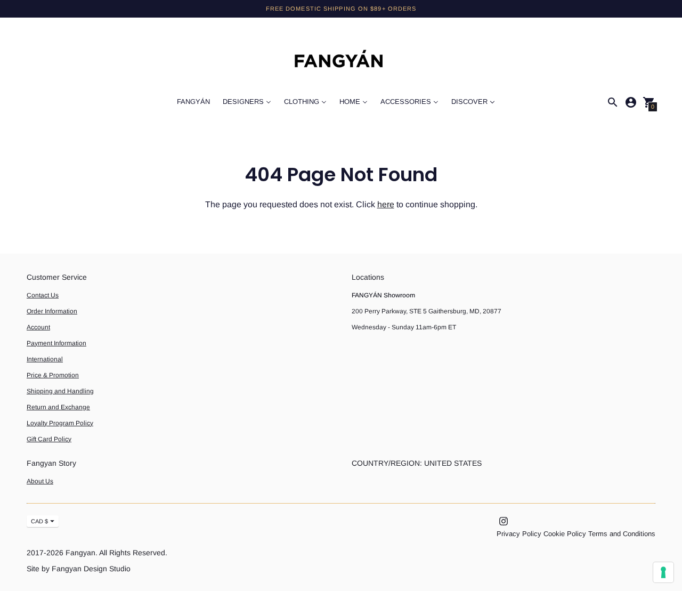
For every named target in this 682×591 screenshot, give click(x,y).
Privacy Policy (519, 534)
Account (38, 327)
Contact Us (43, 295)
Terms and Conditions (621, 534)
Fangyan (80, 552)
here (385, 204)
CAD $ (39, 521)
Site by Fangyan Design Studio (79, 568)
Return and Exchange (58, 407)
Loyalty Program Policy (60, 423)
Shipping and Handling (60, 391)
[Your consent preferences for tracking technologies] (663, 572)
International (45, 359)
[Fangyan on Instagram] (503, 521)
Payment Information (56, 343)
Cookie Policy (564, 534)
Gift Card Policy (49, 439)
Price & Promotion (53, 375)
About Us (40, 481)
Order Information (52, 311)
